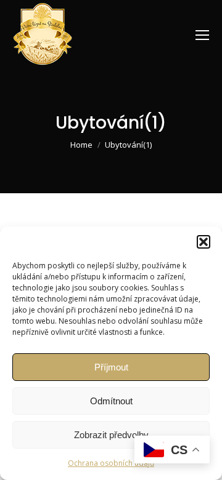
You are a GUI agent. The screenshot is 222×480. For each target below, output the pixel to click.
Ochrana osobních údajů (111, 463)
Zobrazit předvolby (111, 435)
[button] (203, 242)
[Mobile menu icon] (202, 35)
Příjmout (111, 367)
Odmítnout (111, 401)
